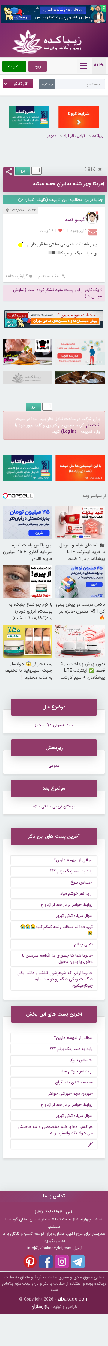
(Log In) (68, 431)
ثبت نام (92, 425)
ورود (37, 66)
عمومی (50, 136)
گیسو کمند (75, 220)
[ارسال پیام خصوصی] (93, 232)
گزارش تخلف (17, 276)
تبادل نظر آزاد (74, 136)
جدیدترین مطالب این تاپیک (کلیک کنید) (63, 199)
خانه (99, 65)
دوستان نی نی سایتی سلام (54, 806)
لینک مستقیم (49, 276)
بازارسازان (40, 1306)
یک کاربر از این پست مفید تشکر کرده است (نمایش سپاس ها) (57, 293)
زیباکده (98, 136)
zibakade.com (73, 1299)
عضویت (14, 66)
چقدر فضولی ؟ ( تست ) (54, 725)
